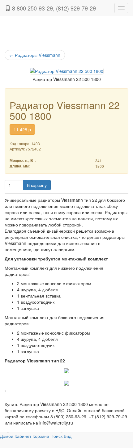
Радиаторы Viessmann (34, 55)
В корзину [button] (37, 185)
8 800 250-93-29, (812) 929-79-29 (53, 8)
